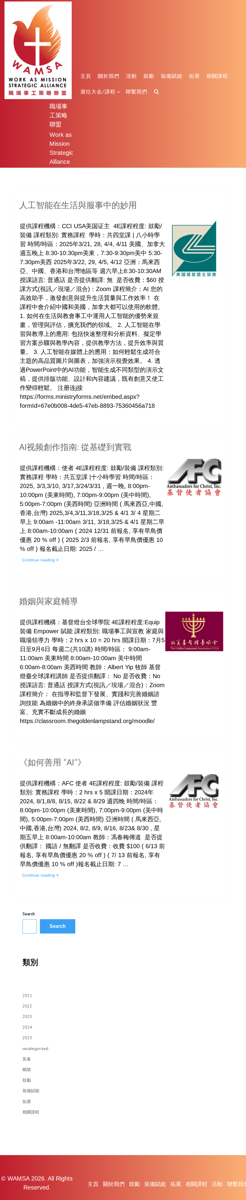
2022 (27, 1006)
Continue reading (41, 560)
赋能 (26, 1069)
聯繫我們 (136, 91)
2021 (27, 995)
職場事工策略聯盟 (59, 115)
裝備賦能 (171, 76)
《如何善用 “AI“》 (52, 762)
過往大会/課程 (98, 91)
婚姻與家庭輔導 (48, 601)
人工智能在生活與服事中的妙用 (78, 204)
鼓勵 (148, 76)
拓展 (194, 76)
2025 (27, 1037)
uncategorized (35, 1048)
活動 (131, 76)
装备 (26, 1059)
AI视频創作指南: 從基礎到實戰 (75, 446)
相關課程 (217, 76)
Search (28, 913)
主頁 (85, 76)
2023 (27, 1016)
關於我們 (108, 76)
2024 (27, 1027)
